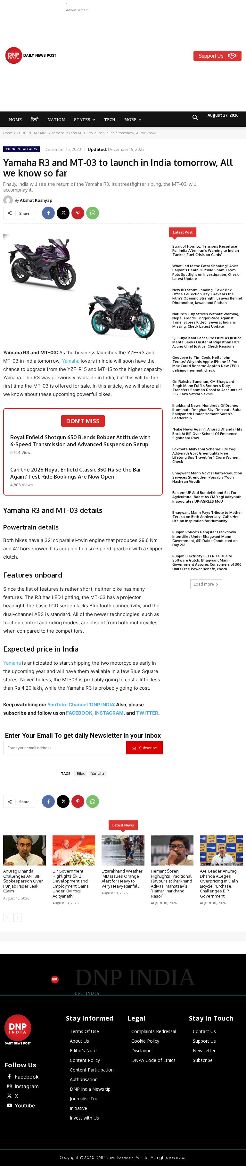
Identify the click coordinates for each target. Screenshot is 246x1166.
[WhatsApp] (92, 213)
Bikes (81, 773)
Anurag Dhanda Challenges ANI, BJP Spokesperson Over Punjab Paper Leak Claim (23, 880)
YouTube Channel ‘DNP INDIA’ (80, 705)
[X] (63, 213)
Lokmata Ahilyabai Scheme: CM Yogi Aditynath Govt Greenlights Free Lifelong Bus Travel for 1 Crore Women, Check (206, 455)
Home (7, 133)
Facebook (27, 1076)
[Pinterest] (77, 213)
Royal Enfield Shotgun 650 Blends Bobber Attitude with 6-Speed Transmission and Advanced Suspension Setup (80, 441)
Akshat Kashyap (36, 200)
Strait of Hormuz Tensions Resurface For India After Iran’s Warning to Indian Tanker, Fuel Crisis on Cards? (205, 250)
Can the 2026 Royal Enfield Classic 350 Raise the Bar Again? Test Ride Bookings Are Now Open (75, 473)
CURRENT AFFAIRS (32, 133)
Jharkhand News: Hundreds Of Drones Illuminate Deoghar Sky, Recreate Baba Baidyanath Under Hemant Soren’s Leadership (207, 412)
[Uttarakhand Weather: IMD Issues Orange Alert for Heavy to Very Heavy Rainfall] (123, 850)
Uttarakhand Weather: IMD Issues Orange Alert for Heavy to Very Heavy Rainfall (123, 878)
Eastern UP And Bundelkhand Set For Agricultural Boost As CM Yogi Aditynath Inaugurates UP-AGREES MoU (207, 496)
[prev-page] (7, 918)
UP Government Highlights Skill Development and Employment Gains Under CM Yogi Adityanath (71, 883)
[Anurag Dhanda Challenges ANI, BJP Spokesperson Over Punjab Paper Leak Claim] (24, 850)
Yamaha (71, 361)
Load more (204, 584)
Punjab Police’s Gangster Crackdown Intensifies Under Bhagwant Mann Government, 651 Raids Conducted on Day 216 (205, 538)
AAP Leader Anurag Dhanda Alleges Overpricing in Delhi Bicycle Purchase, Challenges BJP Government (219, 883)
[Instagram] (9, 1086)
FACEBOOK (79, 713)
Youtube (25, 1105)
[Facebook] (48, 213)
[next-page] (17, 918)
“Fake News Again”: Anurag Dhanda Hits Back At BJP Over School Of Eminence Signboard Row (207, 433)
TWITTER (147, 713)
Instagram (27, 1086)
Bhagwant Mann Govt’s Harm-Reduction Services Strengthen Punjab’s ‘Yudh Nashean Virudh (207, 477)
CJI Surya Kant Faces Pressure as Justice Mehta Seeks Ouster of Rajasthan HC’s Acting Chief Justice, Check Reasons (207, 342)
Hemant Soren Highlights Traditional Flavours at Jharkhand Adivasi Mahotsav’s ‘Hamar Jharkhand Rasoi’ (171, 883)
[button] (195, 117)
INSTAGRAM (109, 713)
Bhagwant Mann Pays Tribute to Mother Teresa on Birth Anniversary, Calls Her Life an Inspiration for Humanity (207, 516)
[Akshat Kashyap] (9, 200)
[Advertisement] (156, 65)
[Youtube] (9, 1106)
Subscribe (148, 747)
